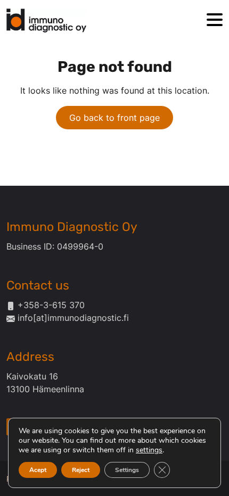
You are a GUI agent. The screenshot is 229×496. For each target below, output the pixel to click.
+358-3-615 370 (51, 305)
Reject (80, 470)
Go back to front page (114, 117)
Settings (127, 470)
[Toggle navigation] (215, 20)
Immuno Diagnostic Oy (71, 226)
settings (149, 450)
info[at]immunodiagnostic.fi (73, 317)
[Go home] (46, 20)
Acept (37, 470)
